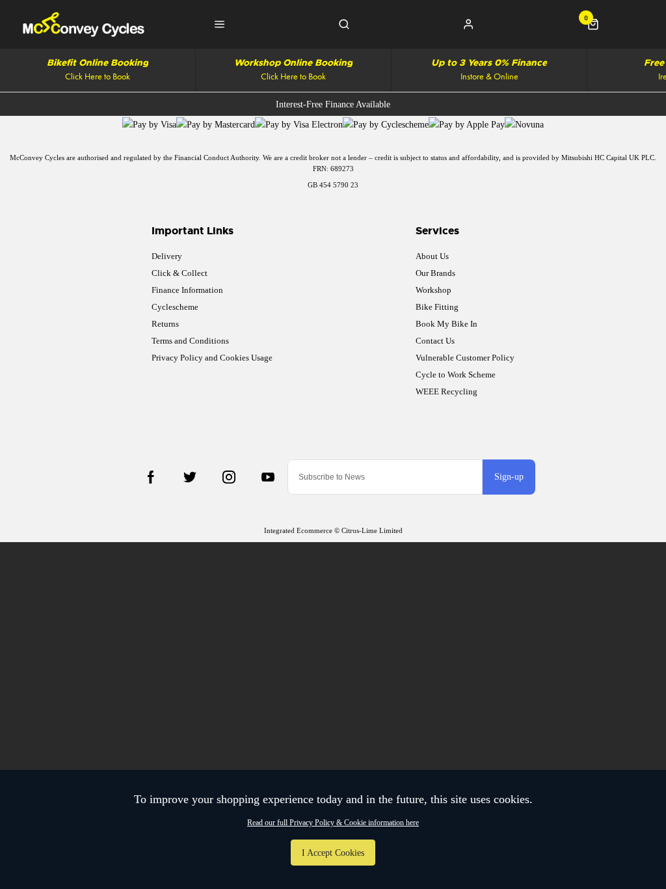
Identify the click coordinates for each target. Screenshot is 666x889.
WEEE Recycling (446, 391)
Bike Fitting (437, 307)
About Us (432, 256)
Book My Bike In (446, 324)
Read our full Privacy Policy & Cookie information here (333, 823)
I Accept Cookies (333, 852)
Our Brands (435, 273)
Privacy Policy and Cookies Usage (212, 357)
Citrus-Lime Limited (372, 530)
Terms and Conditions (190, 341)
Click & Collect (179, 273)
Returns (165, 324)
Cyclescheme (175, 307)
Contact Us (435, 341)
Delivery (167, 256)
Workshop (433, 290)
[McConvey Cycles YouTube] (268, 477)
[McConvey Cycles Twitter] (190, 477)
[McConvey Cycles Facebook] (151, 477)
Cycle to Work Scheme (456, 374)
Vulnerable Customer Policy (465, 357)
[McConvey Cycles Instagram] (229, 477)
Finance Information (187, 290)
